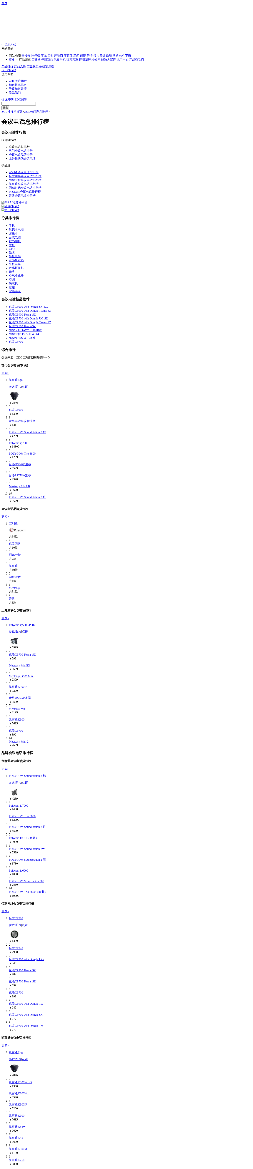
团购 (50, 55)
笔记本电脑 (16, 229)
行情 (90, 55)
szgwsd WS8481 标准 (22, 337)
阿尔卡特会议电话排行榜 (25, 180)
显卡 (12, 252)
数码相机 (15, 241)
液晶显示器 (16, 260)
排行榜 (35, 55)
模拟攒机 (99, 55)
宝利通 (13, 523)
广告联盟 (33, 66)
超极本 (13, 233)
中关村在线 (8, 44)
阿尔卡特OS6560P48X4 (24, 334)
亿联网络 (15, 543)
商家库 (68, 55)
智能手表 (15, 291)
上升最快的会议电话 (22, 158)
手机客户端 (46, 66)
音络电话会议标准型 (22, 421)
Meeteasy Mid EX (19, 665)
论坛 (109, 55)
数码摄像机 (16, 267)
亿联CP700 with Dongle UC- (26, 1014)
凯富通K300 (16, 719)
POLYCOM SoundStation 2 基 (27, 859)
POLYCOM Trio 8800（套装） (28, 891)
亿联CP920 (16, 948)
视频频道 (72, 59)
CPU (12, 248)
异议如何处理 (18, 88)
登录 (4, 3)
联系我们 (15, 92)
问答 (116, 55)
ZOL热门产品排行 (36, 111)
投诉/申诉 (7, 99)
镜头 (12, 271)
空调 (12, 279)
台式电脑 (15, 237)
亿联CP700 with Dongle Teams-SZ (30, 322)
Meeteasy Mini (17, 708)
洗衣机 (13, 283)
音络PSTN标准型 (20, 475)
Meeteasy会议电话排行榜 (25, 191)
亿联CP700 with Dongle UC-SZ (28, 318)
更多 (13, 59)
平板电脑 (15, 256)
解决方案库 (108, 59)
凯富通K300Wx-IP (20, 1082)
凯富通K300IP (18, 686)
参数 (12, 386)
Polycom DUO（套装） (24, 838)
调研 (83, 55)
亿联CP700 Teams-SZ (22, 326)
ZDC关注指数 (18, 81)
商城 (44, 55)
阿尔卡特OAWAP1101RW (25, 330)
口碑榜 (35, 59)
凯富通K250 (16, 1160)
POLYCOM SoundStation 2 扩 (27, 497)
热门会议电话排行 (21, 150)
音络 (12, 598)
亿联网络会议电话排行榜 (25, 176)
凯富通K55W (17, 1126)
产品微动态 (136, 59)
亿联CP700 (16, 341)
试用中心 (123, 59)
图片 (18, 386)
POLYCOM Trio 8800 (22, 453)
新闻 (76, 55)
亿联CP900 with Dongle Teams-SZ (30, 310)
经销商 (58, 55)
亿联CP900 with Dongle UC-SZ (28, 306)
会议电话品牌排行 (21, 154)
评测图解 (85, 59)
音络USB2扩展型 (20, 464)
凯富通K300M (18, 1148)
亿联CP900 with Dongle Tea (26, 1003)
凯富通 (13, 565)
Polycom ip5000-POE (22, 625)
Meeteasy (14, 587)
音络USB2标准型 (20, 697)
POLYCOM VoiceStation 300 (26, 881)
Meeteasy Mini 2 (19, 741)
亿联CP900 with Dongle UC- (26, 959)
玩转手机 (60, 59)
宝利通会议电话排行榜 (24, 172)
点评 (25, 386)
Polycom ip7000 (18, 443)
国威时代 (15, 577)
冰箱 (12, 287)
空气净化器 (16, 275)
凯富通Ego (16, 379)
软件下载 (125, 55)
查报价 (25, 55)
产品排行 (7, 66)
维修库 (95, 59)
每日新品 (47, 59)
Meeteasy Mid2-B (19, 486)
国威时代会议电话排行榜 (25, 187)
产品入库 (20, 66)
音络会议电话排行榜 (22, 195)
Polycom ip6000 (18, 870)
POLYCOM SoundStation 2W (27, 848)
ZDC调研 (21, 99)
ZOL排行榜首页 (11, 111)
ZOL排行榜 (8, 70)
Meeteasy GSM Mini (21, 676)
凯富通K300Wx (19, 1093)
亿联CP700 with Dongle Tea (26, 1025)
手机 (12, 225)
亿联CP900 (16, 409)
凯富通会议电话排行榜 (24, 183)
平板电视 (15, 264)
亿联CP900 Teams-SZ (22, 314)
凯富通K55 (16, 1137)
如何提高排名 (18, 84)
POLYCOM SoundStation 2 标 (27, 432)
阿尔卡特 (15, 554)
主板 (12, 245)
